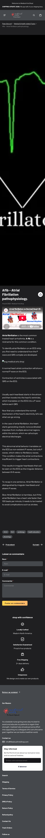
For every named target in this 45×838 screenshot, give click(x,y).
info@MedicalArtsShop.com (17, 742)
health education (34, 532)
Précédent (10, 545)
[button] (33, 15)
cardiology (21, 532)
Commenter (7, 581)
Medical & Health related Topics (24, 24)
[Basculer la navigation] (4, 15)
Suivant (36, 545)
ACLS (5, 532)
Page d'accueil (7, 24)
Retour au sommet (10, 692)
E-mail (5, 570)
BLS (12, 532)
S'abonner (22, 766)
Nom (4, 559)
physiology (7, 537)
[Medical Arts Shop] (16, 15)
